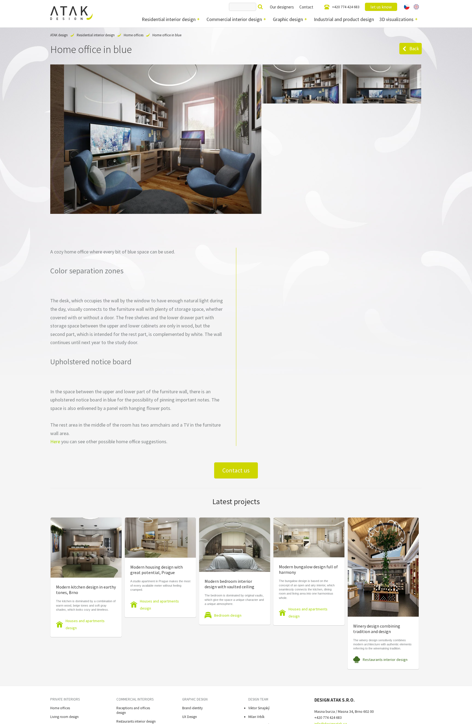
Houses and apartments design (85, 624)
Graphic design (288, 19)
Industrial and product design (344, 19)
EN (416, 7)
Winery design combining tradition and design (376, 628)
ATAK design (59, 35)
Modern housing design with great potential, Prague (156, 569)
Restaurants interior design (385, 659)
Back (414, 49)
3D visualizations (396, 19)
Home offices (133, 35)
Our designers (282, 7)
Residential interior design (169, 19)
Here (55, 441)
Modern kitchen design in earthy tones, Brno (86, 589)
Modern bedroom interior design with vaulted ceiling (229, 583)
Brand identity (192, 708)
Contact (306, 7)
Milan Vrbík (256, 716)
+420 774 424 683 (345, 6)
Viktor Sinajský (259, 708)
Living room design (64, 716)
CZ (407, 7)
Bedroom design (227, 615)
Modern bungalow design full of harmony (308, 569)
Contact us (236, 470)
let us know (381, 7)
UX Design (189, 716)
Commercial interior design (234, 19)
